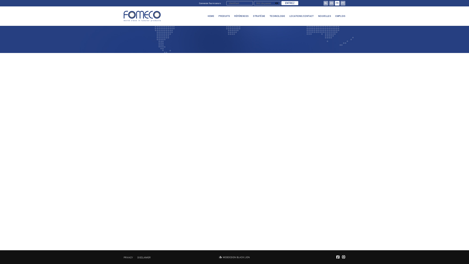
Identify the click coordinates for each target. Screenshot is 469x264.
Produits (224, 16)
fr (337, 3)
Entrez (290, 3)
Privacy (128, 257)
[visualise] (276, 3)
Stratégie (259, 16)
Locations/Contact (301, 16)
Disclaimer (144, 257)
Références (241, 16)
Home (211, 16)
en (331, 3)
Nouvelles (324, 16)
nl (325, 3)
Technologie (277, 16)
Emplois (340, 16)
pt (342, 3)
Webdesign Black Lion (236, 257)
